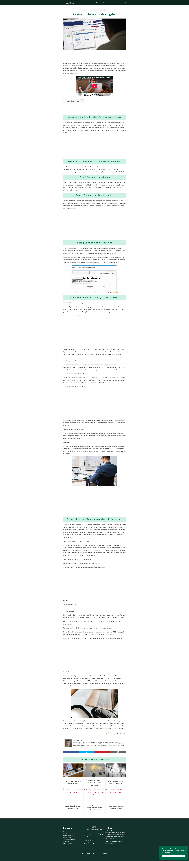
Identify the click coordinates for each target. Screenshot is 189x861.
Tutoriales (98, 2)
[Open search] (125, 3)
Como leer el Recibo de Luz (69, 839)
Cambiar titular (66, 841)
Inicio (84, 10)
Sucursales (105, 2)
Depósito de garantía (68, 843)
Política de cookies (88, 840)
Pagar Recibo (91, 2)
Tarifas (111, 2)
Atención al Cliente (67, 837)
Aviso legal (87, 842)
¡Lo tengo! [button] (173, 856)
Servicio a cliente (118, 2)
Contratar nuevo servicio (69, 833)
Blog (88, 10)
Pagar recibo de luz (67, 831)
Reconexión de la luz (68, 835)
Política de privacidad (89, 843)
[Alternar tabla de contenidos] (81, 100)
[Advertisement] (97, 55)
